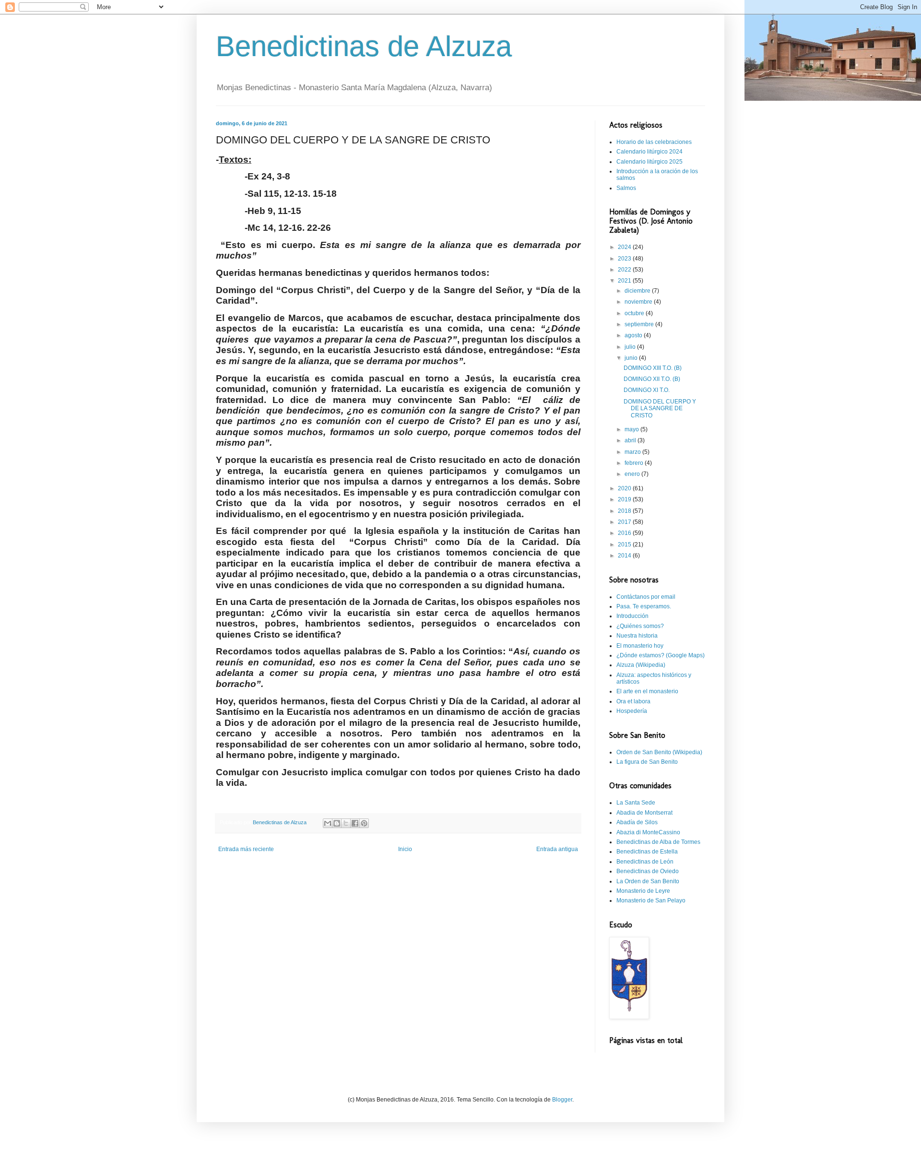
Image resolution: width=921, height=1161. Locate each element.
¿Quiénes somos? (640, 626)
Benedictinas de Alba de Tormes (658, 842)
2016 (625, 533)
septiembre (640, 324)
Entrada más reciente (246, 849)
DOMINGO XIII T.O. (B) (653, 368)
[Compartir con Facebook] (355, 823)
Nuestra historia (637, 635)
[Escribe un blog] (337, 823)
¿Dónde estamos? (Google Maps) (660, 655)
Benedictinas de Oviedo (647, 871)
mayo (632, 429)
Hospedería (631, 711)
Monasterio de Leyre (643, 891)
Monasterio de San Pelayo (650, 900)
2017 (625, 522)
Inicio (405, 849)
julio (631, 347)
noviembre (639, 301)
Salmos (626, 188)
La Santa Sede (635, 802)
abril (631, 440)
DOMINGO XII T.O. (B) (652, 379)
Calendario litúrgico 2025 (649, 161)
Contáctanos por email (645, 596)
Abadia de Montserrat (644, 812)
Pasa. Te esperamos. (643, 606)
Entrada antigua (557, 849)
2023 (625, 258)
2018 (625, 511)
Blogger (562, 1099)
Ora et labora (633, 701)
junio (632, 358)
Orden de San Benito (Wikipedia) (659, 752)
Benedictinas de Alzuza (364, 46)
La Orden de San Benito (647, 881)
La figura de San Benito (647, 761)
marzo (633, 452)
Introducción (632, 616)
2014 (625, 555)
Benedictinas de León (644, 861)
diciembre (638, 290)
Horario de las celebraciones (654, 142)
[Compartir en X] (346, 823)
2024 (625, 247)
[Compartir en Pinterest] (364, 823)
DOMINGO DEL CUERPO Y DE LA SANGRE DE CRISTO (660, 408)
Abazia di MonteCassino (648, 832)
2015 (625, 544)
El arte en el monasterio (647, 691)
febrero (635, 463)
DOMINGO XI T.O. (647, 390)
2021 (625, 280)
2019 (625, 499)
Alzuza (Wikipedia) (640, 665)
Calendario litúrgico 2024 (649, 151)
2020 (625, 488)
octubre (635, 313)
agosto (634, 335)
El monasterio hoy (639, 645)
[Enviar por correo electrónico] (327, 823)
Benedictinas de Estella (647, 851)
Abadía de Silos (637, 822)
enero (633, 474)
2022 (625, 269)
